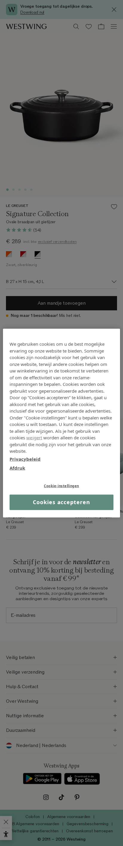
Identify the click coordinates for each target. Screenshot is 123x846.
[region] (61, 423)
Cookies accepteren (61, 502)
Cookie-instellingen (61, 485)
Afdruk (17, 468)
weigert (34, 438)
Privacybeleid (25, 459)
